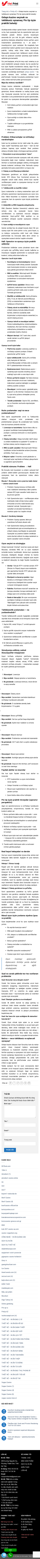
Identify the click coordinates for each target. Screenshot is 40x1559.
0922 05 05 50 (13, 1469)
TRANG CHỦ (25, 1458)
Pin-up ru (5, 1308)
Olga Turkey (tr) (7, 1300)
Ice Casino (5, 1268)
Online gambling (7, 1304)
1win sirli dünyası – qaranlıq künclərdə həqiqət (21, 1438)
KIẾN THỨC (6, 1284)
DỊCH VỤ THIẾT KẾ (8, 1245)
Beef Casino (6, 1198)
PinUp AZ (13, 11)
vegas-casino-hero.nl (9, 1398)
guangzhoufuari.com (9, 1264)
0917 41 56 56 (10, 1471)
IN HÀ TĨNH (5, 1479)
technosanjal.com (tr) (9, 1316)
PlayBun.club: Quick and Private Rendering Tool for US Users (23, 1424)
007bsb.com (6, 1166)
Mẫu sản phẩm (7, 1292)
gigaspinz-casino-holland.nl (11, 1257)
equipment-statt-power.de (11, 1253)
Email (6, 1130)
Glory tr (4, 1260)
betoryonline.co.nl (8, 1209)
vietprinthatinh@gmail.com (10, 1477)
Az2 (3, 1186)
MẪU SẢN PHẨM (27, 1461)
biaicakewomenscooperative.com (14, 1217)
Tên (6, 1121)
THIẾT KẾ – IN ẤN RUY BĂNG (12, 1351)
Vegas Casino (6, 1382)
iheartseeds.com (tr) (9, 1272)
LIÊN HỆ (24, 1470)
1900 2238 (24, 1537)
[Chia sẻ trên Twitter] (18, 1083)
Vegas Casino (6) (8, 1394)
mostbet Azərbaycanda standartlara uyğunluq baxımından (21, 1411)
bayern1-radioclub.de (9, 1194)
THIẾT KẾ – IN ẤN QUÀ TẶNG (12, 1343)
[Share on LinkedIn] (29, 1083)
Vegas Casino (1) (8, 1386)
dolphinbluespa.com (9, 1249)
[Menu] (37, 3)
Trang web (8, 1140)
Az (2, 1182)
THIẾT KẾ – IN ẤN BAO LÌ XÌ (12, 1319)
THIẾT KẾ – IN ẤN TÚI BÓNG (12, 1363)
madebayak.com (7, 1288)
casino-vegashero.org (9, 1233)
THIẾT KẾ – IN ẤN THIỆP (11, 1359)
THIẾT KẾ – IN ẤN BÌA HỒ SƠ (12, 1323)
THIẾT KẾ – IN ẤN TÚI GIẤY (12, 1367)
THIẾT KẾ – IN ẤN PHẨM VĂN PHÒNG (15, 1339)
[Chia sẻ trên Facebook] (14, 1083)
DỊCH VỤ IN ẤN (7, 1241)
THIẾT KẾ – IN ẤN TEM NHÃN (12, 1355)
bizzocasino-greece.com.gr (11, 1221)
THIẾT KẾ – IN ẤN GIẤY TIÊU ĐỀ (13, 1374)
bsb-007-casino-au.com (10, 1229)
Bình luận (8, 1104)
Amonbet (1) (6, 1174)
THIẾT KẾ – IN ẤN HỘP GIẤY (12, 1331)
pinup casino (29, 72)
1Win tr (4, 1170)
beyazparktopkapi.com (10, 1213)
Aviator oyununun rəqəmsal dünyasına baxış (21, 1431)
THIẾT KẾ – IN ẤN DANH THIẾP (13, 1327)
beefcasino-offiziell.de (10, 1205)
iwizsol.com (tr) (7, 1276)
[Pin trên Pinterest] (25, 1083)
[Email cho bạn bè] (21, 1083)
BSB (3, 1225)
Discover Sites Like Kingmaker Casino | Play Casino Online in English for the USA (22, 1418)
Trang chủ (5, 11)
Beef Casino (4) (7, 1202)
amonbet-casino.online (10, 1178)
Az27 (3, 1190)
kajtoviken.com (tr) (8, 1280)
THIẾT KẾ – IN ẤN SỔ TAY (11, 1378)
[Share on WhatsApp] (10, 1083)
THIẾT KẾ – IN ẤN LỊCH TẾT (12, 1335)
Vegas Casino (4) (8, 1390)
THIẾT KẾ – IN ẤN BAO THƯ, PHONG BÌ (16, 1371)
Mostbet (5, 1296)
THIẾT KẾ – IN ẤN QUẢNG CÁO (13, 1347)
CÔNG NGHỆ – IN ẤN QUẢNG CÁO (14, 1237)
